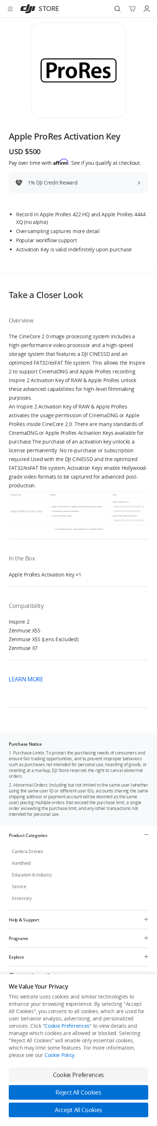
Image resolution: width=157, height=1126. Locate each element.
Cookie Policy (59, 1054)
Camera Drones (27, 851)
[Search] (117, 8)
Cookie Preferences (67, 1025)
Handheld (21, 863)
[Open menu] (10, 8)
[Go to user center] (146, 8)
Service (19, 886)
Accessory (22, 898)
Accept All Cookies (78, 1110)
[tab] (78, 835)
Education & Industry (32, 875)
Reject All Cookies (78, 1092)
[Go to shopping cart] (132, 8)
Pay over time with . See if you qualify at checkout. (75, 162)
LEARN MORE (27, 679)
